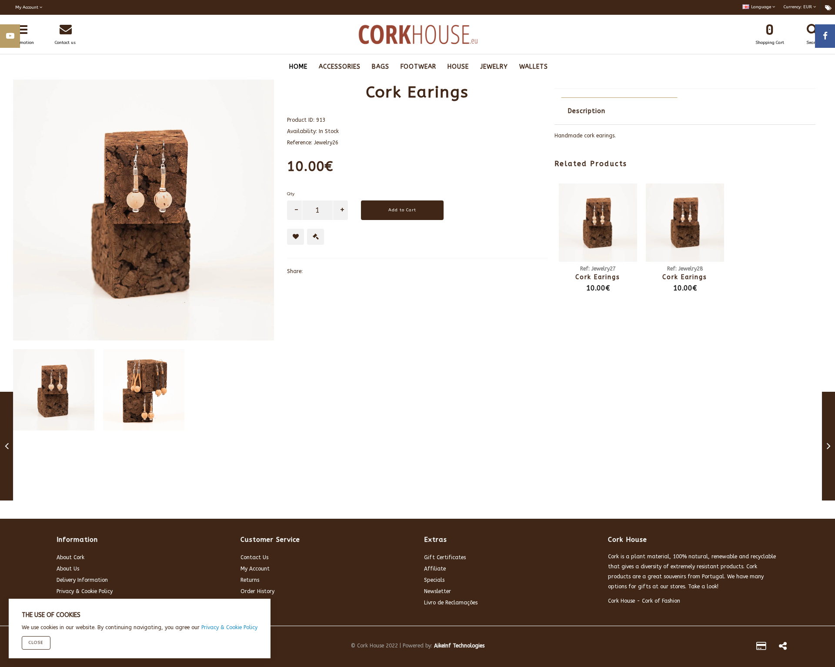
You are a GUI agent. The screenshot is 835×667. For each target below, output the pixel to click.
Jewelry (494, 66)
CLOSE (36, 642)
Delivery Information (82, 580)
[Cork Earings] (7, 448)
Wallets (533, 66)
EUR (798, 7)
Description (586, 111)
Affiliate (435, 569)
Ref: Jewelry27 (598, 269)
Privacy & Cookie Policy (85, 591)
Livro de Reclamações (451, 603)
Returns (249, 580)
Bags (380, 66)
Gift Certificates (445, 557)
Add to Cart (402, 210)
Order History (257, 591)
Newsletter (437, 591)
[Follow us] (783, 647)
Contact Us (254, 557)
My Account (255, 569)
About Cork (70, 557)
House (458, 66)
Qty (290, 194)
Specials (434, 580)
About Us (68, 569)
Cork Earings (597, 277)
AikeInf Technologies (459, 646)
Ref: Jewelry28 (685, 269)
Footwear (418, 66)
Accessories (340, 66)
